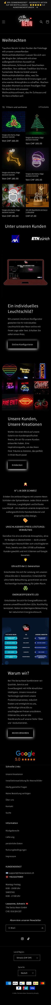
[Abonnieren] (42, 928)
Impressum (11, 856)
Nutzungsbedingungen (16, 850)
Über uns (10, 799)
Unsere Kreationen (14, 774)
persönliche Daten (14, 843)
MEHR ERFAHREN (20, 733)
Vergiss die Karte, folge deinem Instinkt (11, 136)
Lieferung (10, 837)
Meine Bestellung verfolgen (18, 793)
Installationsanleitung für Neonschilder (24, 780)
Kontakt (9, 806)
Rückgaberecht (12, 830)
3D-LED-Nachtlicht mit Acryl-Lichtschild (37, 211)
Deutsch (24, 973)
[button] (3, 22)
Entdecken (17, 465)
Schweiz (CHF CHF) (24, 958)
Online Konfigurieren (22, 344)
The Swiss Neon (21, 993)
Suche (8, 812)
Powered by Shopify (33, 993)
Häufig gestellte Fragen (16, 787)
